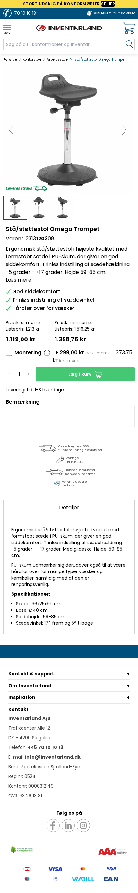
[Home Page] (69, 28)
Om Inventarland (29, 685)
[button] (85, 374)
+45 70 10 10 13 (45, 747)
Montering (27, 352)
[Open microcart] (129, 28)
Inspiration (21, 697)
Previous (11, 130)
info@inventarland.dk (53, 757)
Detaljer (69, 507)
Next (124, 130)
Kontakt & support (31, 673)
